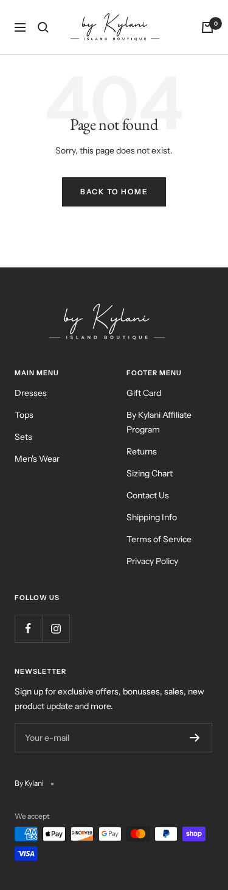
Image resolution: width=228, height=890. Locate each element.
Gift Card (143, 392)
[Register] (195, 737)
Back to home (114, 191)
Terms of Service (159, 539)
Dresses (31, 392)
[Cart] (207, 27)
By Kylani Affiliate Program (159, 422)
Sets (23, 436)
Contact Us (147, 495)
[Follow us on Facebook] (28, 628)
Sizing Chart (149, 473)
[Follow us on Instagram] (55, 628)
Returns (141, 451)
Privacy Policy (152, 561)
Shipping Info (151, 517)
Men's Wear (37, 458)
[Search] (43, 27)
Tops (24, 414)
